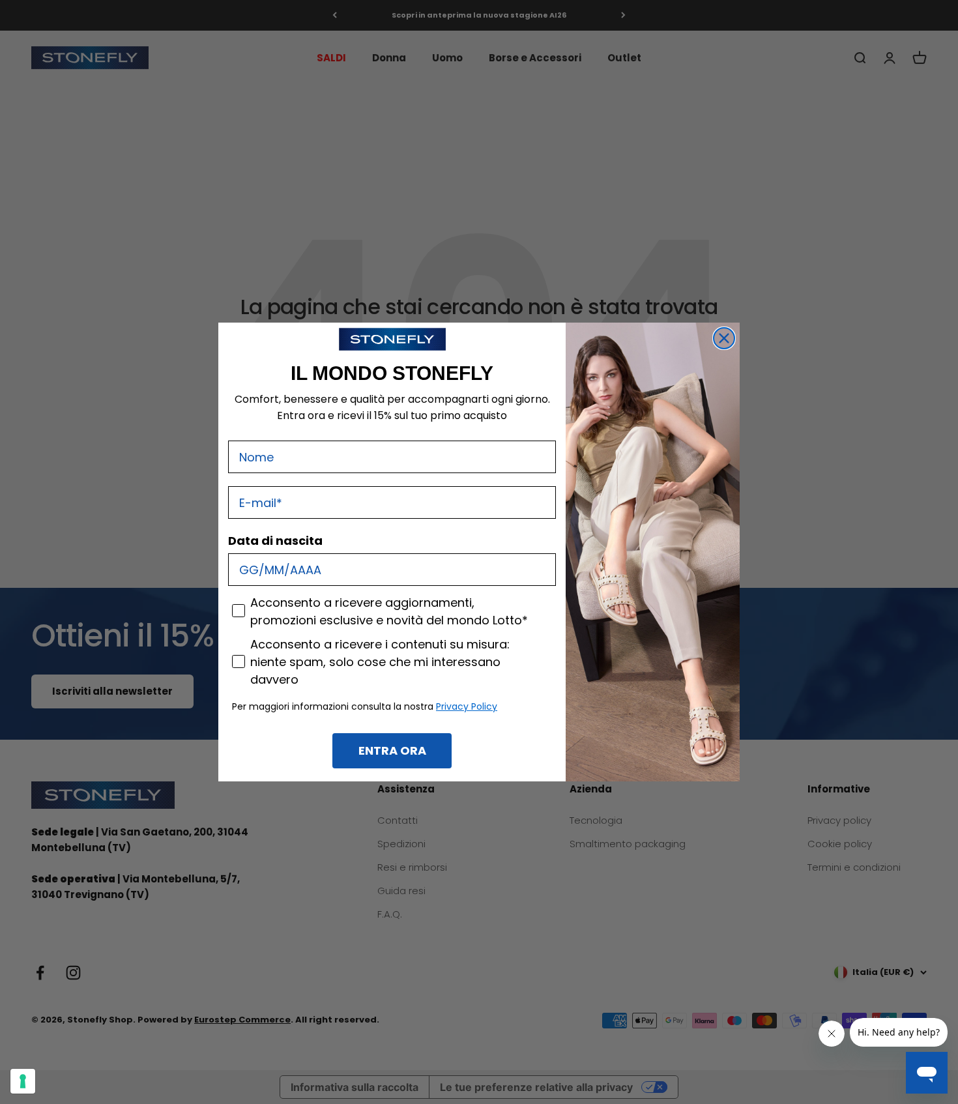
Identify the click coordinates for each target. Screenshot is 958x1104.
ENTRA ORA (392, 750)
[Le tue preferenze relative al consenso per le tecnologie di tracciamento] (22, 1081)
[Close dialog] (724, 338)
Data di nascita (275, 540)
